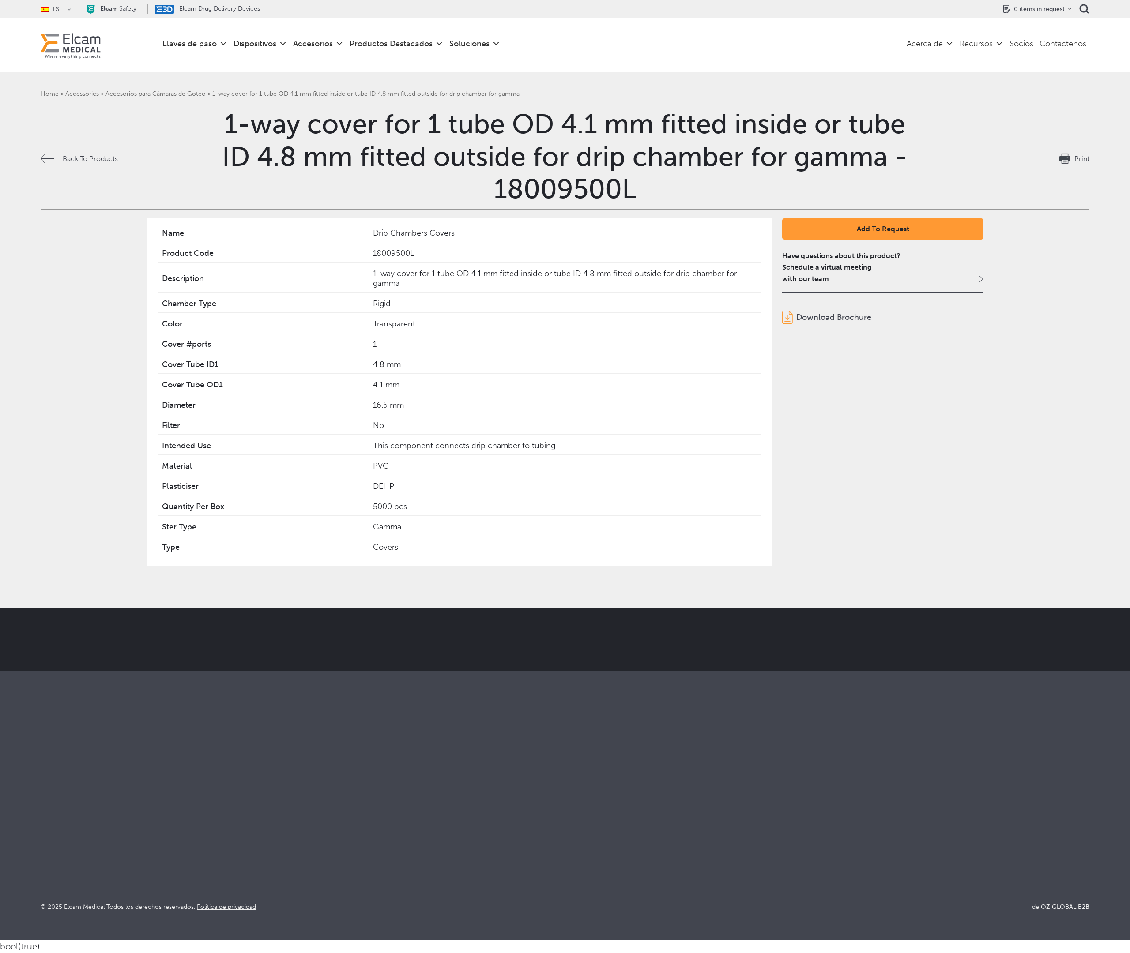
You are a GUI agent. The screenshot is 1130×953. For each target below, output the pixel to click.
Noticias (840, 861)
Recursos (976, 44)
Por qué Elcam (588, 813)
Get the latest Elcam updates (360, 684)
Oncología (319, 849)
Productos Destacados (391, 44)
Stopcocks (57, 813)
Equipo (576, 861)
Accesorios (313, 44)
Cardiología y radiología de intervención (366, 837)
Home (50, 94)
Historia (577, 885)
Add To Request (883, 229)
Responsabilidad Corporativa (610, 837)
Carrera (577, 873)
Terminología (848, 837)
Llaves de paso (189, 44)
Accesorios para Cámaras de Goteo (155, 94)
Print (1081, 158)
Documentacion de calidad (870, 825)
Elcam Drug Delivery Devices (218, 8)
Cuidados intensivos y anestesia (353, 813)
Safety (118, 8)
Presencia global (591, 849)
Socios (1021, 44)
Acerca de (925, 44)
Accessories (82, 94)
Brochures (843, 813)
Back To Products (90, 158)
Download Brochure (833, 317)
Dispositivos (255, 44)
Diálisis (314, 825)
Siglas (836, 849)
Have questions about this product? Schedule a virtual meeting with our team (841, 267)
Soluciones (469, 44)
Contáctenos (1063, 44)
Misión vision (585, 825)
